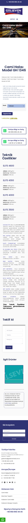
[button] (14, 19)
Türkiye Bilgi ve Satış (16, 129)
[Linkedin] (12, 482)
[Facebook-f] (2, 482)
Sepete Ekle (7, 114)
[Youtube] (9, 482)
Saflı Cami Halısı (12, 33)
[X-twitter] (7, 482)
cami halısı (8, 403)
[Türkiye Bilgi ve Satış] (5, 130)
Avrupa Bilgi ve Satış (16, 140)
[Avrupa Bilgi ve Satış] (5, 141)
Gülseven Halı (6, 31)
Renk (4, 105)
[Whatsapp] (15, 482)
